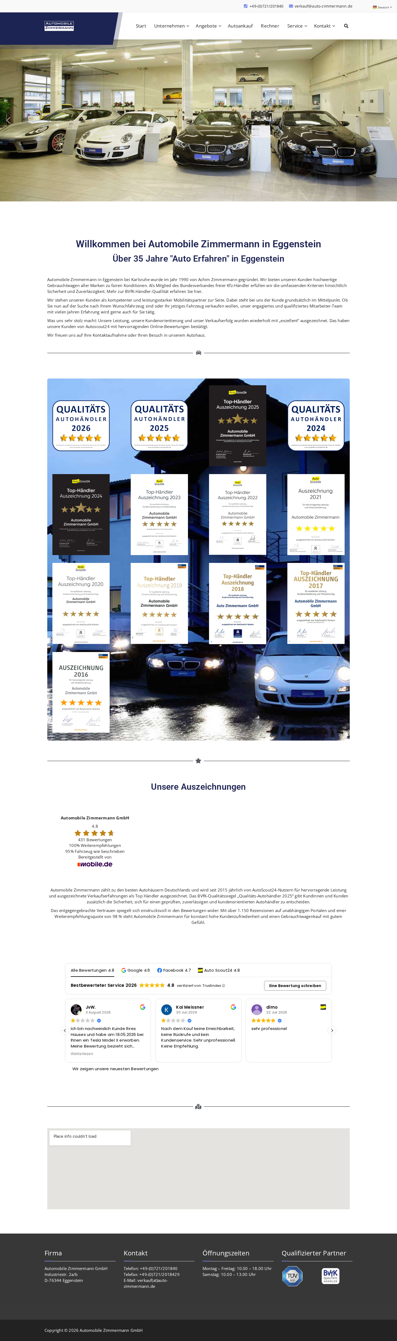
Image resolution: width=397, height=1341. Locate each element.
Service (295, 26)
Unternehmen (169, 26)
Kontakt (322, 26)
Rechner (270, 26)
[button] (8, 120)
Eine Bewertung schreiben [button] (295, 985)
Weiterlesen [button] (262, 1054)
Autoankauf (240, 26)
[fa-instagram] (55, 6)
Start (141, 26)
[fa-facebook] (46, 6)
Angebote (206, 26)
